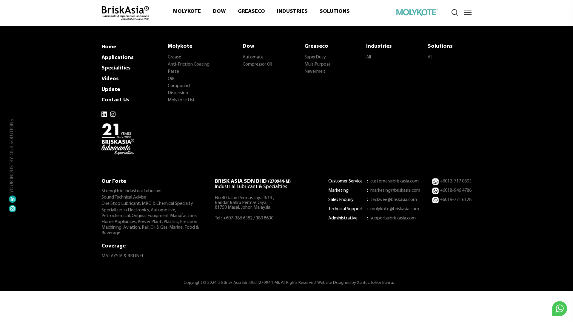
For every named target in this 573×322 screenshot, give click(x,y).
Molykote (187, 11)
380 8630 (264, 218)
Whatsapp (559, 308)
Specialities (116, 68)
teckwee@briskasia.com (393, 199)
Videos (110, 79)
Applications (117, 58)
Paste (173, 71)
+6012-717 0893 (456, 181)
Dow (219, 11)
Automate (253, 57)
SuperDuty (315, 57)
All (368, 57)
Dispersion (178, 93)
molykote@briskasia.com (394, 209)
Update (110, 89)
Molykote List (181, 100)
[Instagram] (112, 114)
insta (12, 208)
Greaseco (251, 11)
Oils (171, 78)
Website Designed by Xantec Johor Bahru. (355, 283)
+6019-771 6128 (456, 199)
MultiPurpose (317, 64)
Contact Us (115, 100)
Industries (292, 11)
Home (108, 47)
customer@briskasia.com (394, 181)
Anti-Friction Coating (189, 64)
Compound (179, 85)
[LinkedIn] (104, 114)
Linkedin (12, 199)
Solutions (335, 11)
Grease (174, 57)
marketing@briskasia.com (395, 190)
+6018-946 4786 (456, 190)
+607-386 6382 (237, 218)
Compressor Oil (257, 64)
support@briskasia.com (393, 218)
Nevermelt (315, 71)
